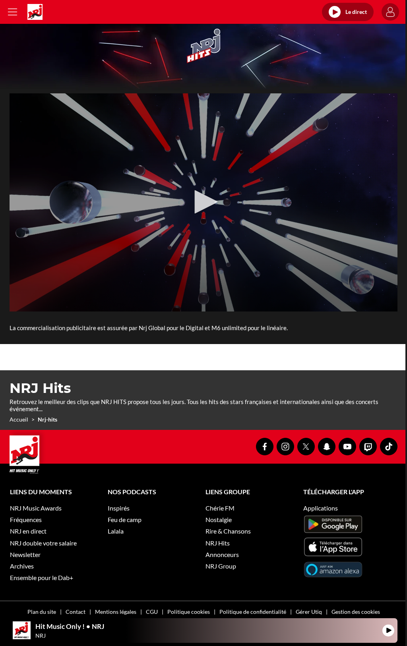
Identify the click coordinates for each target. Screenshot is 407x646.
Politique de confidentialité (252, 611)
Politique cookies (188, 611)
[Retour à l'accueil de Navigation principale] (35, 12)
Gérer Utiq (309, 611)
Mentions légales (115, 611)
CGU (152, 611)
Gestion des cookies (355, 611)
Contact (75, 611)
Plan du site (41, 611)
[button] (203, 201)
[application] (203, 202)
